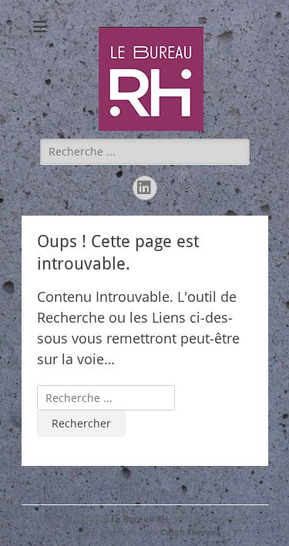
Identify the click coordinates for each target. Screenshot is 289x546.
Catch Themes (190, 532)
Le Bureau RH (139, 518)
